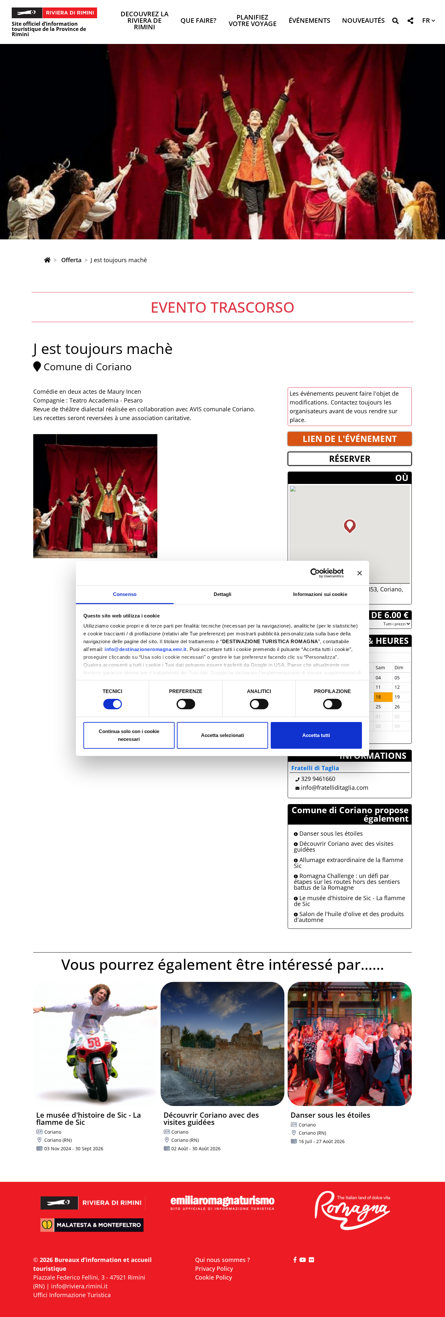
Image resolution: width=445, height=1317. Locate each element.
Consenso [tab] (124, 594)
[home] (47, 260)
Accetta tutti (316, 735)
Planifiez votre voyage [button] (253, 21)
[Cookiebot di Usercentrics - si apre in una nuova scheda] (315, 573)
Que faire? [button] (198, 21)
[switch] (186, 704)
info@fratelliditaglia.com (334, 787)
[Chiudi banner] (359, 573)
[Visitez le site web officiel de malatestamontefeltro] (93, 1229)
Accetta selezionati (222, 735)
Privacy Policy (214, 1268)
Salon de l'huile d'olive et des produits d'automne (349, 917)
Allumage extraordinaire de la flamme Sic (348, 863)
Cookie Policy (213, 1277)
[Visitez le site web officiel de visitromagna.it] (352, 1211)
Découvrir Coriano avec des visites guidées (344, 846)
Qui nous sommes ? (222, 1260)
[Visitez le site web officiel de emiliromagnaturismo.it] (222, 1203)
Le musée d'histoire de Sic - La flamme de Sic (349, 901)
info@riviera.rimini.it (79, 1286)
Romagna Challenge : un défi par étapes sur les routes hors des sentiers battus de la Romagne (347, 881)
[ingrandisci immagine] (95, 496)
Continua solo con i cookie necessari (129, 735)
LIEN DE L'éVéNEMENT (350, 439)
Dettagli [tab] (223, 594)
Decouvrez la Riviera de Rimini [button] (144, 21)
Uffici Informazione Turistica (72, 1295)
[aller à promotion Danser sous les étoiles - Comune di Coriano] (350, 1044)
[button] (395, 22)
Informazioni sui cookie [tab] (320, 594)
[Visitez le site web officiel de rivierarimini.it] (93, 1199)
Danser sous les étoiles (330, 833)
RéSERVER (349, 458)
